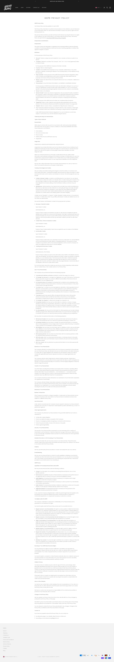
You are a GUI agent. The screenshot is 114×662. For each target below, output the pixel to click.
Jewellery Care (6, 637)
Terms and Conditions (8, 639)
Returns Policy (6, 642)
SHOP (22, 7)
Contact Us (5, 635)
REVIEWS (44, 7)
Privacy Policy (6, 646)
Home (16, 7)
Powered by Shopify (54, 656)
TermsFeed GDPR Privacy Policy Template (56, 38)
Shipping (5, 633)
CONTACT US (36, 7)
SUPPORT (28, 7)
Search (4, 631)
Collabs (5, 648)
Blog (4, 650)
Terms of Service (7, 644)
